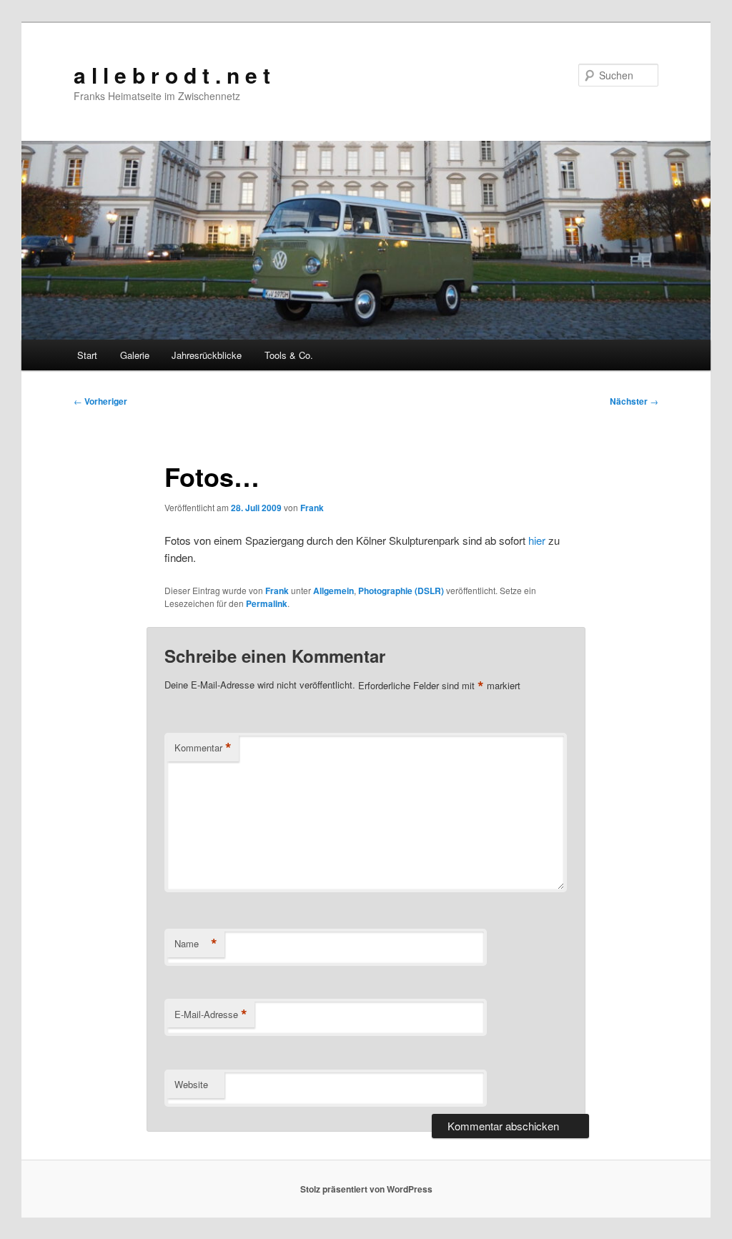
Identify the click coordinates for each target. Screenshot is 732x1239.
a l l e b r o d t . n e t (172, 74)
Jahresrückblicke (207, 355)
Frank (312, 507)
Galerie (134, 355)
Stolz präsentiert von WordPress (366, 1189)
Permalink (266, 603)
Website (191, 1084)
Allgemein (333, 590)
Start (87, 355)
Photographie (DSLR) (401, 590)
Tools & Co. (288, 355)
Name (195, 943)
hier (536, 540)
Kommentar (203, 747)
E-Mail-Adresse (210, 1014)
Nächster (634, 401)
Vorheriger (100, 401)
